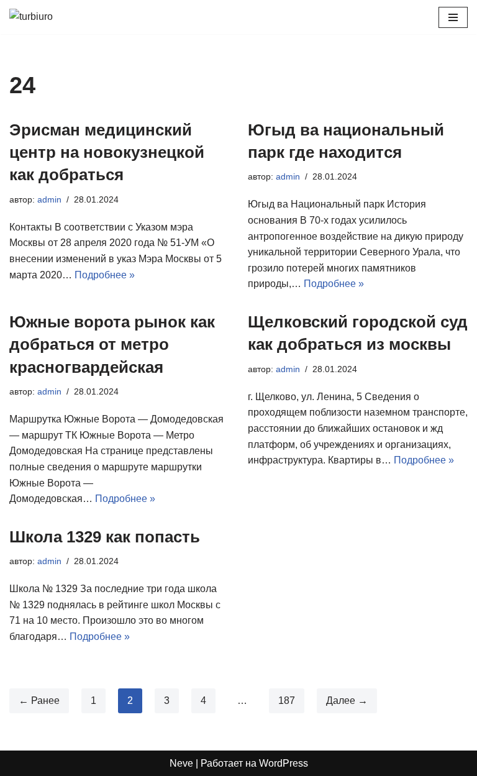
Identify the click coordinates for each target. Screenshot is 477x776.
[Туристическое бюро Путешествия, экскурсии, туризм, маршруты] (46, 17)
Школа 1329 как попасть (104, 536)
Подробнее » (105, 275)
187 (286, 700)
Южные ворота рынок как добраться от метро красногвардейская (112, 345)
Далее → (347, 700)
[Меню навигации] (453, 17)
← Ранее (39, 700)
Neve (181, 763)
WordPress (283, 763)
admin (49, 199)
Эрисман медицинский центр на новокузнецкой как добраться (106, 153)
